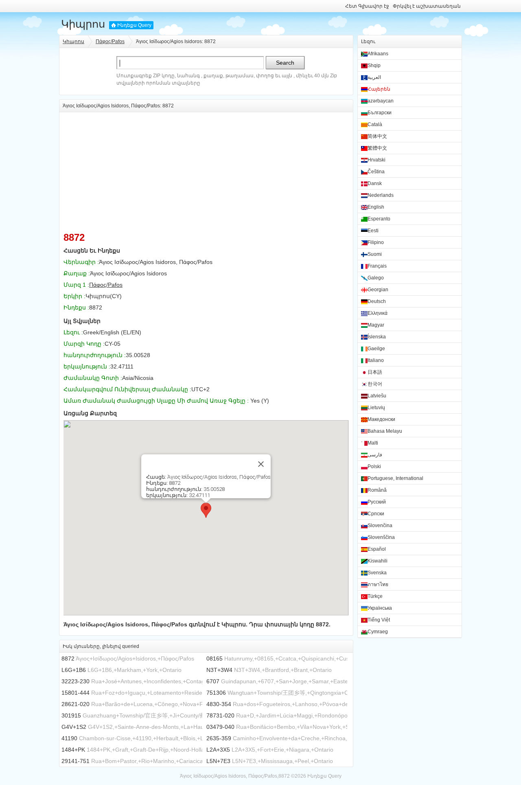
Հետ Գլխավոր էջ (367, 6)
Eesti (373, 230)
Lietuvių (376, 407)
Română (377, 490)
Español (377, 549)
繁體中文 (377, 148)
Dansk (375, 183)
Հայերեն (379, 89)
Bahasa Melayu (385, 431)
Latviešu (377, 396)
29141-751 (75, 761)
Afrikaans (378, 54)
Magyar (376, 325)
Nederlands (381, 195)
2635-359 (218, 738)
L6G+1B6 (73, 670)
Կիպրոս (83, 24)
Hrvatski (376, 160)
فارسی (375, 455)
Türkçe (375, 596)
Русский (377, 502)
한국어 (375, 384)
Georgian (378, 289)
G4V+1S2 (73, 727)
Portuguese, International (395, 478)
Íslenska (377, 337)
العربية (374, 77)
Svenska (377, 573)
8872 (67, 658)
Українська (380, 608)
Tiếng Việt (379, 620)
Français (377, 266)
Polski (374, 466)
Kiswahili (377, 561)
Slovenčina (380, 525)
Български (380, 113)
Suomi (375, 254)
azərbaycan (381, 101)
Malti (373, 443)
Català (375, 124)
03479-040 (220, 727)
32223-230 (75, 681)
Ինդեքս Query (134, 25)
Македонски (381, 419)
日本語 (375, 372)
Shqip (374, 65)
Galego (376, 278)
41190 (69, 738)
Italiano (376, 360)
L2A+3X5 (218, 749)
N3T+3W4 (219, 670)
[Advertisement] (206, 169)
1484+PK (73, 749)
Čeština (376, 171)
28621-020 (75, 704)
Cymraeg (378, 632)
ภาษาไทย (378, 584)
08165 (214, 658)
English (376, 207)
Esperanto (379, 219)
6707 (212, 681)
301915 (71, 715)
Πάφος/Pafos (110, 41)
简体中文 (377, 136)
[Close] (261, 464)
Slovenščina (381, 537)
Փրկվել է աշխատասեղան (427, 6)
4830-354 (218, 704)
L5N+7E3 (218, 761)
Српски (376, 514)
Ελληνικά (377, 313)
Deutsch (377, 301)
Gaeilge (376, 348)
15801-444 (75, 692)
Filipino (376, 242)
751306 (216, 692)
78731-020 (220, 715)
